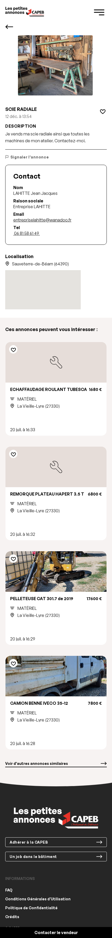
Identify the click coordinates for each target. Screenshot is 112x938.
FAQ (9, 890)
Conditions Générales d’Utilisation (38, 899)
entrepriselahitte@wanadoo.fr (42, 220)
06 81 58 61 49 (26, 233)
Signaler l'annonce (29, 157)
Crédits (12, 916)
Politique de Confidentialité (31, 908)
